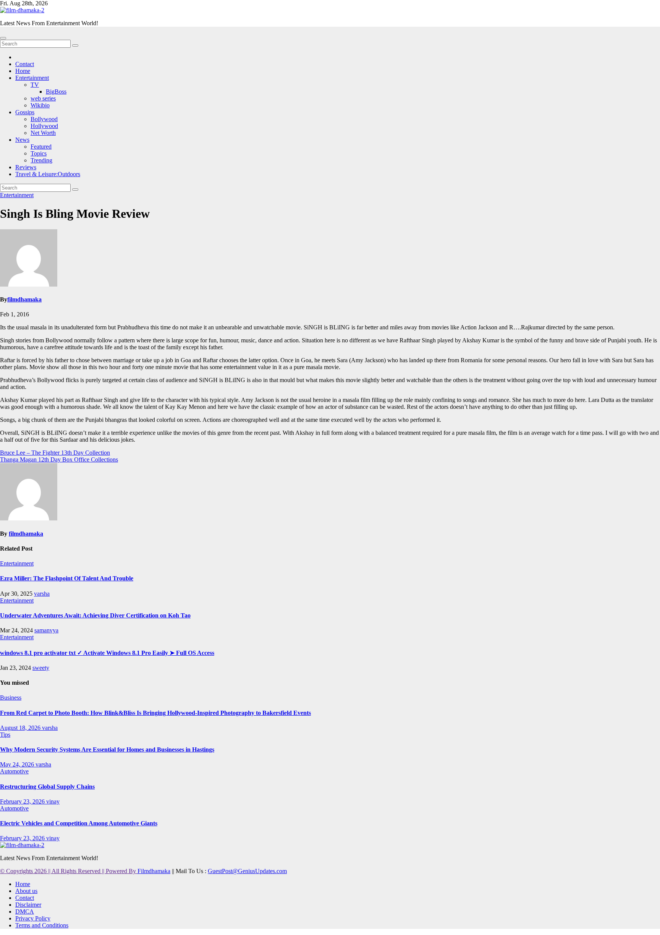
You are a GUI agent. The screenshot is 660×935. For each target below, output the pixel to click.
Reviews (25, 167)
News (22, 139)
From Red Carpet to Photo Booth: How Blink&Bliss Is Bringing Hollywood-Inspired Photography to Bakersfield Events (155, 713)
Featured (41, 146)
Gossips (24, 112)
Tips (5, 734)
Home (22, 71)
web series (43, 98)
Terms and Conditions (41, 925)
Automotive (14, 771)
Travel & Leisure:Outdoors (47, 174)
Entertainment (32, 78)
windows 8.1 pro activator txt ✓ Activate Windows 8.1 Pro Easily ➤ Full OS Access (107, 653)
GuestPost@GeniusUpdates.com (247, 871)
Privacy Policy (32, 918)
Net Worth (43, 133)
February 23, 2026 (23, 801)
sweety (40, 667)
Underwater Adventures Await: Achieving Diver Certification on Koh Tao (95, 615)
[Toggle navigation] (3, 38)
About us (26, 891)
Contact (24, 64)
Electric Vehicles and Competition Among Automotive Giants (78, 823)
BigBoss (56, 91)
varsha (42, 593)
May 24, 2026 (18, 764)
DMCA (24, 911)
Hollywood (44, 126)
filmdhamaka (24, 299)
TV (35, 84)
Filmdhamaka (154, 871)
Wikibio (40, 105)
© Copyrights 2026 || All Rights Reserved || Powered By (69, 871)
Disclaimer (28, 904)
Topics (39, 153)
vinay (53, 801)
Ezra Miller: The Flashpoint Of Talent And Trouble (66, 578)
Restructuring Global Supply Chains (47, 786)
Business (10, 697)
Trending (41, 160)
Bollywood (44, 119)
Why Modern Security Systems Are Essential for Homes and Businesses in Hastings (107, 749)
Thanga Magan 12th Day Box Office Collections (59, 459)
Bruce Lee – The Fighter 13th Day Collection (55, 452)
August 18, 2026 (21, 727)
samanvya (46, 630)
